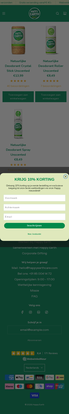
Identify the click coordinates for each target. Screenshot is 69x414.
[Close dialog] (65, 176)
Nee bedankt (34, 234)
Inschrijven (34, 225)
